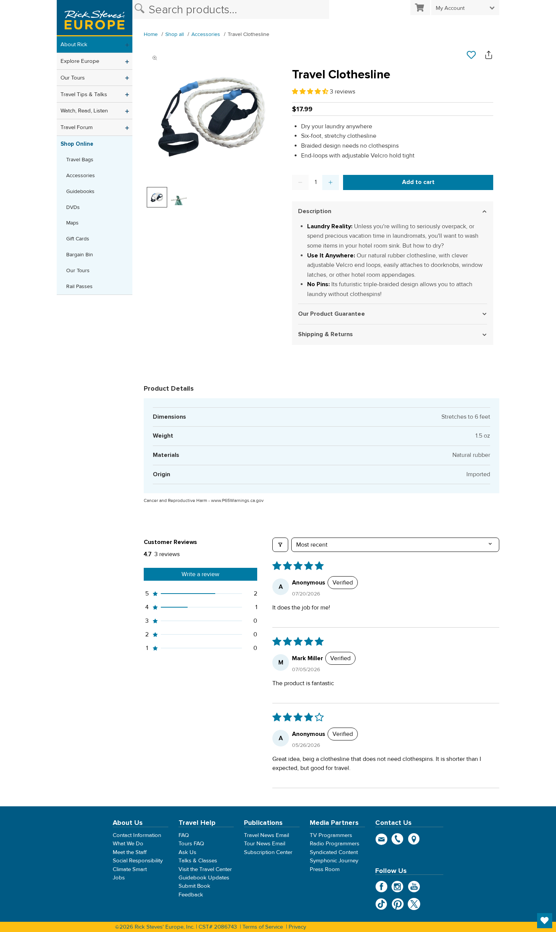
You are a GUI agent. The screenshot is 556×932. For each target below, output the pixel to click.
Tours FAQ (191, 843)
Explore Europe (80, 61)
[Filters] (280, 545)
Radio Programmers (334, 843)
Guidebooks (80, 191)
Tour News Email (264, 843)
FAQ (184, 835)
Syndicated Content (334, 852)
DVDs (73, 207)
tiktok (381, 904)
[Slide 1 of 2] (157, 197)
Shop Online (77, 143)
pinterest (397, 904)
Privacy (297, 926)
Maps (72, 223)
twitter (414, 904)
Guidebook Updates (204, 877)
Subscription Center (268, 852)
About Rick (74, 44)
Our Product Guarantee (331, 314)
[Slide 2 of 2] (178, 197)
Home (151, 34)
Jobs (119, 877)
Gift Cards (77, 238)
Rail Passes (79, 286)
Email (381, 839)
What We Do (128, 843)
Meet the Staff (130, 852)
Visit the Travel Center (205, 869)
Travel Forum (77, 127)
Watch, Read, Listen (84, 110)
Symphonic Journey (334, 860)
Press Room (325, 869)
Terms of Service (262, 926)
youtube (414, 887)
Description (314, 211)
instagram (397, 887)
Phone (397, 839)
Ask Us (187, 852)
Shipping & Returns (325, 334)
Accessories (80, 175)
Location (414, 839)
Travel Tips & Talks (84, 94)
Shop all (174, 34)
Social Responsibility (138, 860)
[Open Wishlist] (544, 920)
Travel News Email (266, 835)
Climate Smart (130, 869)
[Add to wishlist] (471, 55)
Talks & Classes (198, 860)
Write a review (200, 574)
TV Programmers (331, 835)
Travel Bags (79, 159)
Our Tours (73, 77)
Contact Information (137, 835)
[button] (311, 91)
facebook (381, 887)
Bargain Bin (79, 254)
